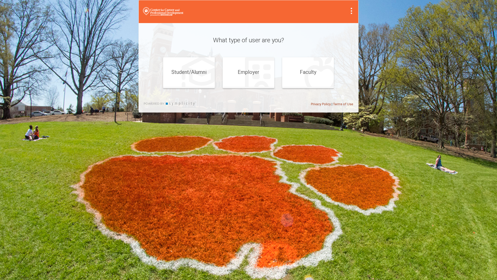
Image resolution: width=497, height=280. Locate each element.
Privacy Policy (321, 104)
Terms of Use (343, 104)
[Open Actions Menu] (351, 11)
